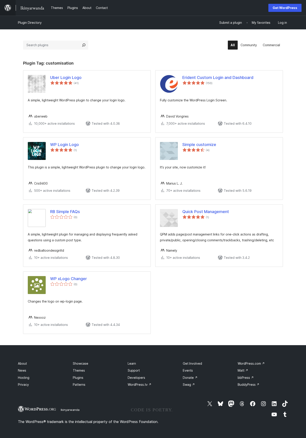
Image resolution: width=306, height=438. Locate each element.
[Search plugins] (83, 45)
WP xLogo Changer (68, 278)
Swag (189, 384)
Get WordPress (285, 8)
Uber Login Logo (66, 77)
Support (134, 370)
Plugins (78, 377)
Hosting (23, 377)
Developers (136, 377)
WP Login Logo (64, 144)
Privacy (23, 384)
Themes (79, 370)
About (22, 363)
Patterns (79, 384)
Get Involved (192, 363)
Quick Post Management (205, 211)
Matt (243, 370)
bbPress (246, 377)
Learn (132, 363)
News (22, 370)
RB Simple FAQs (65, 211)
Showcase (80, 363)
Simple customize (199, 144)
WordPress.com (251, 363)
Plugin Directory (30, 22)
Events (188, 370)
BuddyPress (248, 384)
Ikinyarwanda (70, 410)
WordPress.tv (139, 384)
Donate (190, 377)
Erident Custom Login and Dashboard (217, 77)
